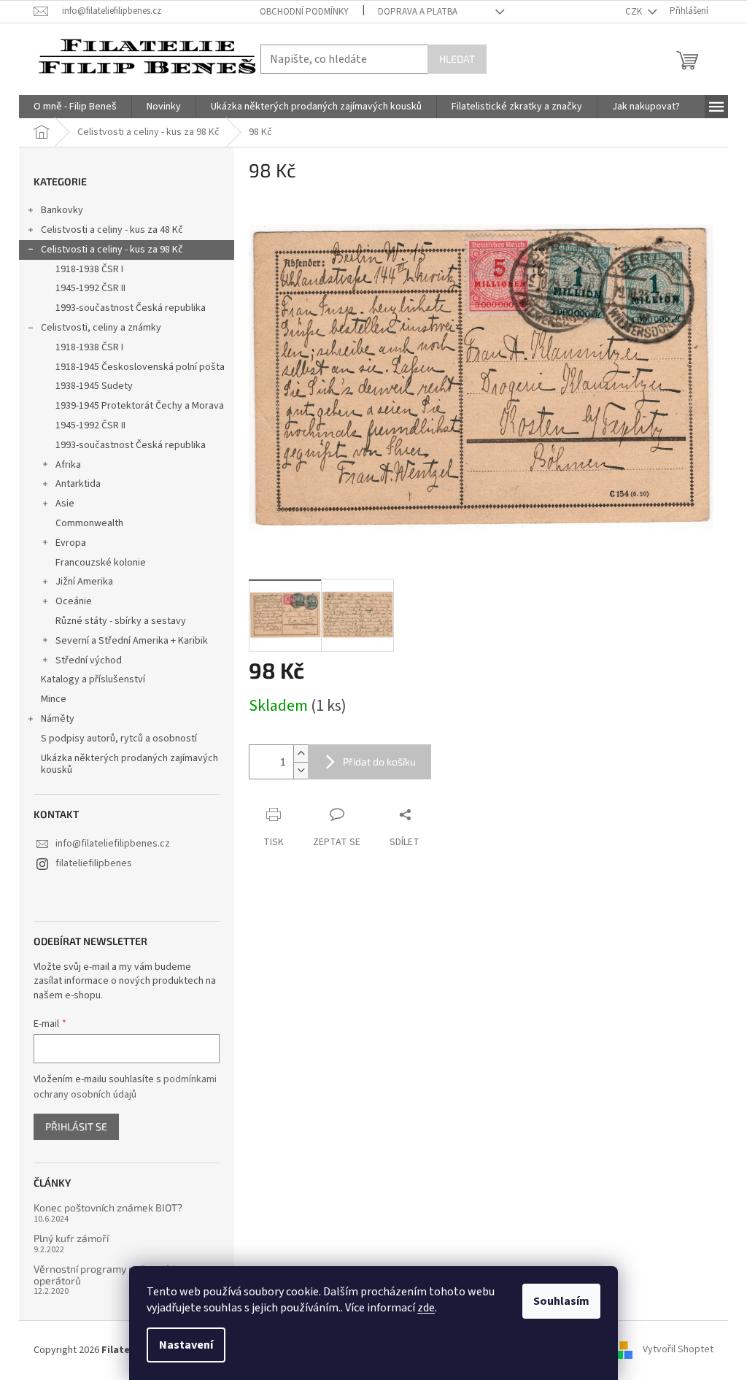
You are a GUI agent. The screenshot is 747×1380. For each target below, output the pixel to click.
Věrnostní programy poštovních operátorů (106, 1274)
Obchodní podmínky (304, 11)
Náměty (57, 719)
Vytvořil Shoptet (678, 1350)
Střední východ (88, 660)
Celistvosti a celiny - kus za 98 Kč (112, 249)
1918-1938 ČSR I (89, 269)
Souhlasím (561, 1301)
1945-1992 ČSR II (90, 288)
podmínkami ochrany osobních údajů (125, 1086)
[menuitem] (75, 106)
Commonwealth (89, 523)
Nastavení (186, 1345)
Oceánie (73, 601)
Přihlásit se (76, 1126)
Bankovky (62, 210)
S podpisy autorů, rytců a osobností (119, 738)
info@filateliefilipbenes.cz (112, 843)
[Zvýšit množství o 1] (300, 753)
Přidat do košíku (379, 761)
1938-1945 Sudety (94, 386)
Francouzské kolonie (100, 562)
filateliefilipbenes (93, 863)
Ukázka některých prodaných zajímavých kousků (129, 764)
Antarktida (78, 484)
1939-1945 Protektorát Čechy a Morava (139, 405)
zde (426, 1308)
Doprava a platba (417, 11)
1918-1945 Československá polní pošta (140, 367)
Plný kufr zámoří (71, 1238)
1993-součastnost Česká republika (130, 308)
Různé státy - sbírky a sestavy (120, 621)
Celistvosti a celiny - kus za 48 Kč (112, 230)
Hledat (457, 59)
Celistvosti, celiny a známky (101, 327)
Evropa (70, 543)
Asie (64, 503)
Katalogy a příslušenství (93, 679)
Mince (53, 699)
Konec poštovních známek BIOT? (108, 1207)
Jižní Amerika (84, 581)
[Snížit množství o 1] (300, 770)
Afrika (68, 465)
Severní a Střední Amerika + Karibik (131, 640)
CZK (634, 11)
